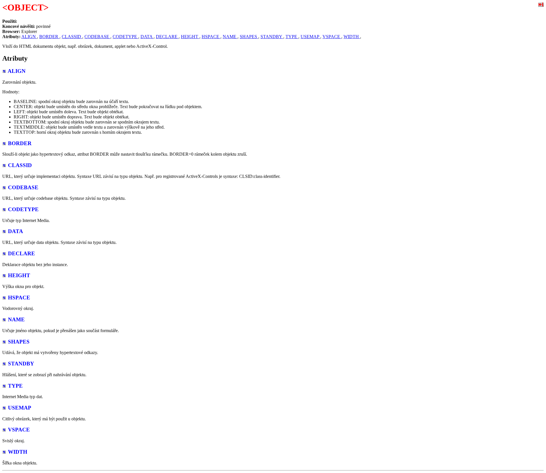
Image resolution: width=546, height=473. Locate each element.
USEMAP (310, 36)
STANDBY (271, 36)
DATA (147, 36)
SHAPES (249, 36)
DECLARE (167, 36)
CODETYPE (125, 36)
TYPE (292, 36)
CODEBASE (97, 36)
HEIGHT (190, 36)
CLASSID (72, 36)
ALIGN (29, 36)
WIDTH (352, 36)
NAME (230, 36)
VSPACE (331, 36)
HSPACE (211, 36)
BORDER (49, 36)
